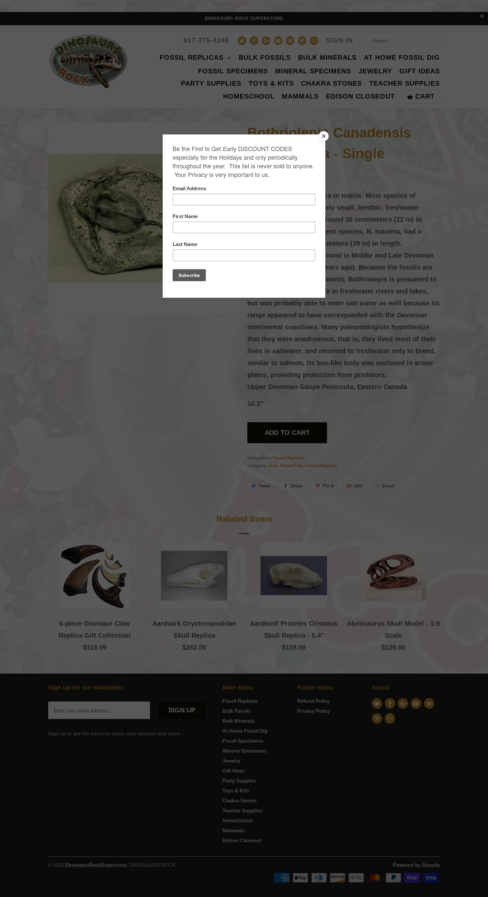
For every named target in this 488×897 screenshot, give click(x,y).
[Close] (324, 136)
